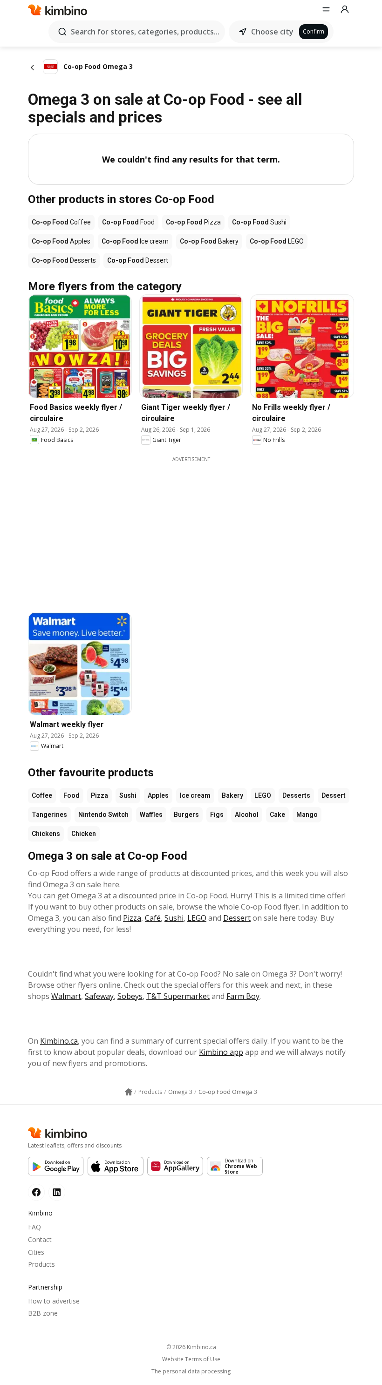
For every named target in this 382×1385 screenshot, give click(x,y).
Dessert (333, 795)
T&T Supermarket (178, 996)
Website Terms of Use (191, 1359)
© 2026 (191, 1347)
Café (153, 918)
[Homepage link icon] (128, 1092)
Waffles (151, 814)
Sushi (127, 795)
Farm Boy (242, 996)
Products (41, 1264)
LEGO (262, 795)
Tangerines (49, 814)
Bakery (232, 795)
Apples (158, 795)
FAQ (34, 1226)
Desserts (296, 795)
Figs (217, 814)
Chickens (46, 833)
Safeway (99, 996)
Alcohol (247, 814)
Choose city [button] (272, 32)
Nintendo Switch (103, 814)
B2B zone (43, 1313)
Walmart (66, 996)
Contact (40, 1239)
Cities (36, 1252)
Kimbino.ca (59, 1041)
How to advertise (54, 1301)
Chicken (83, 833)
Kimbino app (221, 1052)
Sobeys (130, 996)
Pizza (99, 795)
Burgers (186, 814)
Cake (277, 814)
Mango (307, 814)
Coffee (42, 795)
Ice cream (195, 795)
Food (71, 795)
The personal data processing (191, 1371)
